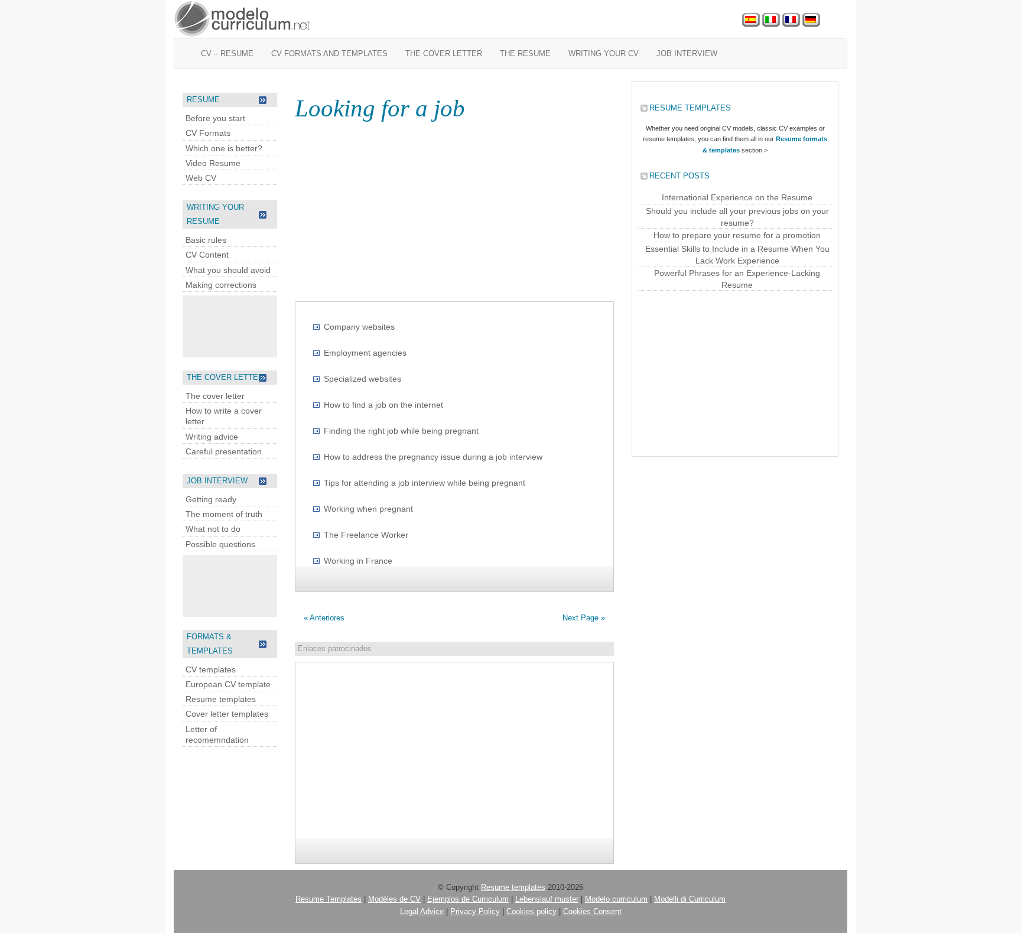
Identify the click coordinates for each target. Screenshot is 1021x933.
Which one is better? (224, 148)
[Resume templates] (243, 19)
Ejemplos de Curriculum (468, 899)
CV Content (207, 254)
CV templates (211, 669)
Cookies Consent (592, 911)
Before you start (215, 118)
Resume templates (221, 699)
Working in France (358, 560)
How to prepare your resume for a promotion (737, 235)
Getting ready (211, 499)
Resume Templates (328, 899)
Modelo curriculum (616, 899)
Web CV (201, 178)
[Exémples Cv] (791, 20)
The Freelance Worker (366, 534)
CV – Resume (227, 53)
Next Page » (583, 617)
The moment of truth (224, 514)
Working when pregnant (368, 508)
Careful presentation (224, 451)
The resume (525, 53)
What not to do (213, 529)
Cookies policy (531, 911)
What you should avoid (228, 270)
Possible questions (220, 544)
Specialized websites (362, 378)
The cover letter (443, 53)
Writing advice (212, 436)
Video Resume (213, 163)
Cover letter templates (227, 714)
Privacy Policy (475, 911)
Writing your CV (603, 53)
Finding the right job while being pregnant (401, 430)
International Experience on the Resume (737, 197)
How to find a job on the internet (383, 404)
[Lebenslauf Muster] (811, 20)
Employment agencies (365, 352)
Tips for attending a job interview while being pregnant (424, 482)
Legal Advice (422, 911)
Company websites (359, 326)
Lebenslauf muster (546, 899)
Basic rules (206, 240)
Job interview (686, 53)
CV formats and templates (329, 53)
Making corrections (221, 285)
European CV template (228, 684)
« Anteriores (324, 617)
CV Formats (208, 133)
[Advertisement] (230, 325)
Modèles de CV (394, 899)
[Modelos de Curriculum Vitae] (751, 20)
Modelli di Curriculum (690, 899)
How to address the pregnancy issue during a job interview (433, 456)
